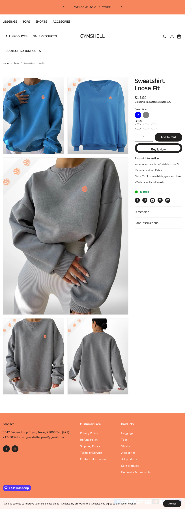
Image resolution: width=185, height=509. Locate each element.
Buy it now (158, 149)
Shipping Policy (90, 446)
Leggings (127, 433)
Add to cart (168, 137)
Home (6, 63)
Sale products (130, 466)
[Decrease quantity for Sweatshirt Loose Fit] (137, 137)
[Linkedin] (152, 200)
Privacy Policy (89, 433)
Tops (16, 63)
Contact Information (93, 459)
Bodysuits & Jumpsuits (136, 472)
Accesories (128, 453)
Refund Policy (89, 440)
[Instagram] (15, 448)
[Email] (167, 200)
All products (129, 459)
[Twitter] (144, 200)
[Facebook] (137, 200)
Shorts (125, 446)
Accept (172, 503)
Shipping (140, 102)
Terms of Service (91, 453)
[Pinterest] (160, 200)
